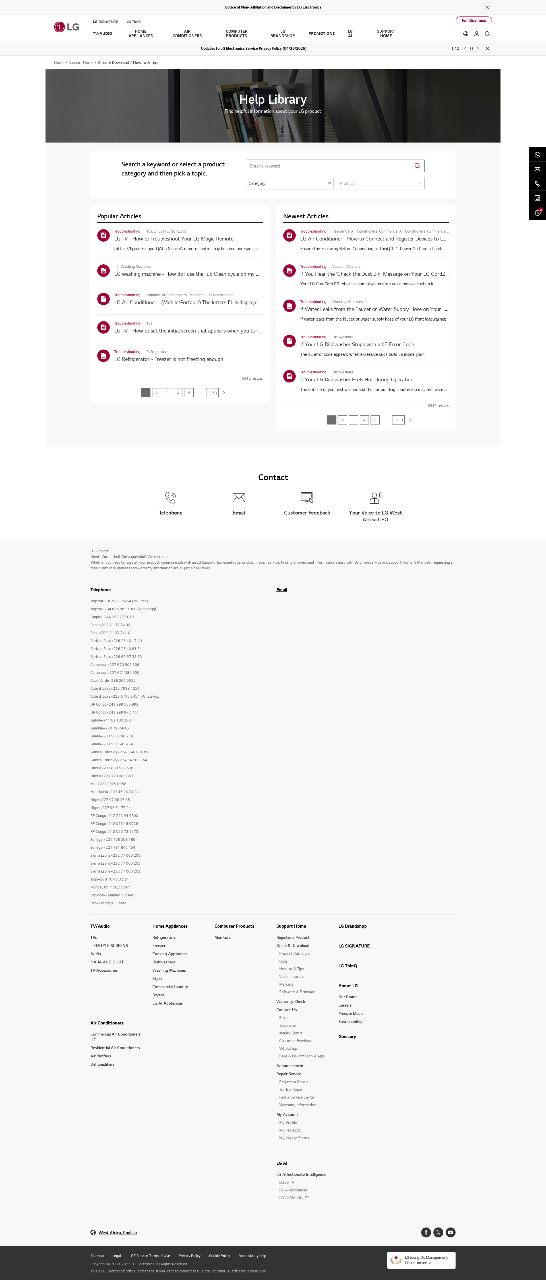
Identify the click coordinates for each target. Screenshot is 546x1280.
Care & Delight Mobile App (301, 1056)
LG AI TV (286, 1182)
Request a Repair (293, 1081)
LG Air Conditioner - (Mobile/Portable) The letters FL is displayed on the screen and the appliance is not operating (242, 302)
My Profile (288, 1122)
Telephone (287, 1025)
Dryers (158, 994)
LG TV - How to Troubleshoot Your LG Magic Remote (173, 238)
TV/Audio (100, 926)
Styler (157, 978)
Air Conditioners (107, 1023)
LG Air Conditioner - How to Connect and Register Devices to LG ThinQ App (385, 238)
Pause (471, 48)
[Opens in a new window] (426, 1232)
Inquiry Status (290, 1033)
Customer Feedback (296, 1040)
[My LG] (476, 33)
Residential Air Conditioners (115, 1047)
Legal (116, 1255)
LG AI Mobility (291, 1197)
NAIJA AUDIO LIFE (107, 962)
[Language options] (465, 33)
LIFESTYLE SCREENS (109, 945)
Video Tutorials (291, 976)
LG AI (282, 1163)
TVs (93, 937)
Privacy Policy (189, 1255)
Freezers (159, 945)
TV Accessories (104, 970)
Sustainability (350, 1021)
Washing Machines (169, 970)
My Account (287, 1114)
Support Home (291, 926)
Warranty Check (290, 1001)
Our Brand (347, 996)
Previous (465, 48)
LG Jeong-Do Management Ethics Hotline (426, 1260)
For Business (474, 20)
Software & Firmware (297, 991)
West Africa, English (118, 1233)
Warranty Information (297, 1104)
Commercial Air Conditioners (115, 1034)
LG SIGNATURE (354, 946)
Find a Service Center (297, 1097)
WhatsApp (288, 1048)
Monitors (222, 937)
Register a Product (293, 937)
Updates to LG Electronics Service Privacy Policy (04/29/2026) (254, 48)
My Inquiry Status (294, 1137)
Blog (283, 961)
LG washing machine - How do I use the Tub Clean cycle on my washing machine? (205, 273)
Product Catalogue (295, 953)
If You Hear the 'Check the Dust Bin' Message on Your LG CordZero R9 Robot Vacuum (397, 273)
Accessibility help (252, 1255)
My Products (290, 1130)
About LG (348, 985)
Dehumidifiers (102, 1064)
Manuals (286, 984)
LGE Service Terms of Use (149, 1255)
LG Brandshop (352, 926)
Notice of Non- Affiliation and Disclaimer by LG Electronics (273, 7)
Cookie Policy (219, 1255)
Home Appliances (170, 926)
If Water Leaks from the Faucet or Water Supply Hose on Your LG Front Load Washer (396, 308)
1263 (212, 392)
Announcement (290, 1065)
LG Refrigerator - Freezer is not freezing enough (168, 358)
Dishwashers (163, 962)
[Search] (487, 33)
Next (478, 48)
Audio (95, 953)
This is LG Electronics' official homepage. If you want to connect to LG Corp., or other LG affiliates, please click (178, 1270)
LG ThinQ (347, 966)
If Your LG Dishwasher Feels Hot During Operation (356, 379)
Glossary (347, 1036)
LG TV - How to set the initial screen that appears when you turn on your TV (200, 330)
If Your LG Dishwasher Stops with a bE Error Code (357, 344)
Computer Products (234, 926)
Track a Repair (291, 1089)
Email (281, 589)
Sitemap (97, 1255)
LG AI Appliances (167, 1003)
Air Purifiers (100, 1056)
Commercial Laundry (170, 986)
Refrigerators (164, 937)
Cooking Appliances (169, 953)
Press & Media (350, 1013)
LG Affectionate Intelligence (301, 1174)
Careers (345, 1005)
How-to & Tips (291, 968)
